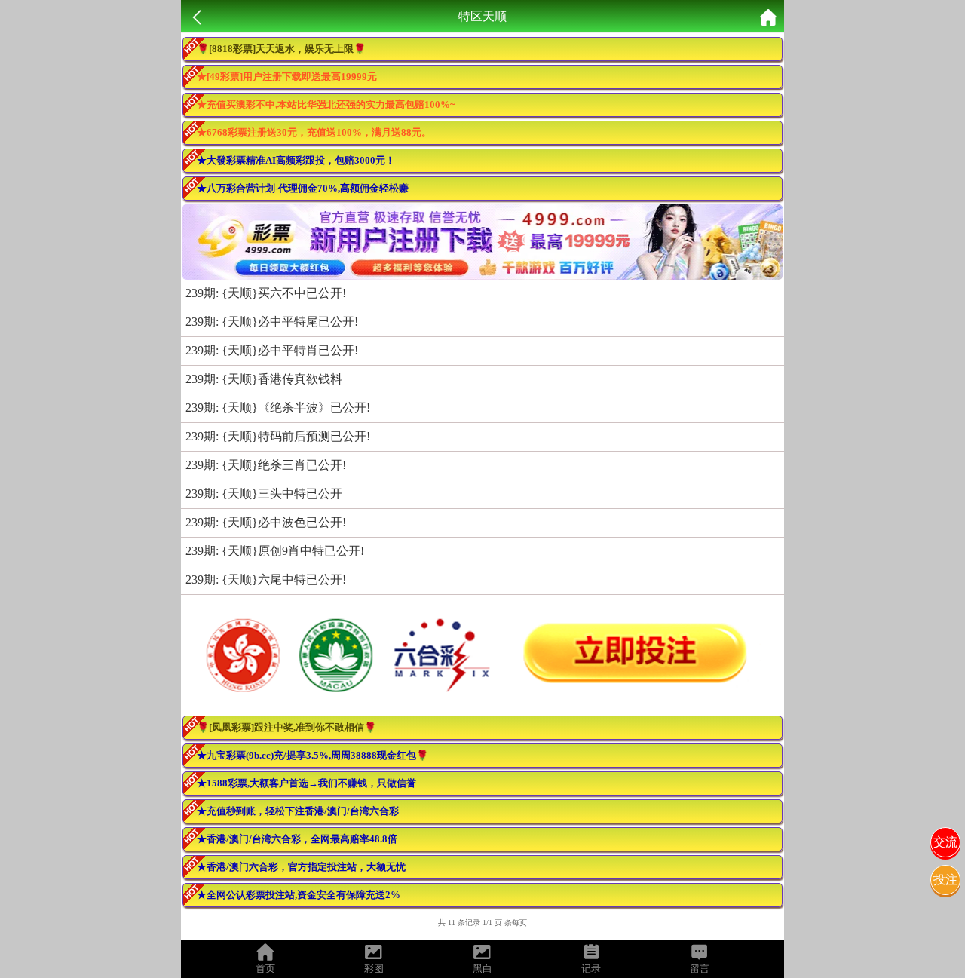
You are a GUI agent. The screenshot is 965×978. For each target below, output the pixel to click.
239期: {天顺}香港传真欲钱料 (263, 378)
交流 (945, 841)
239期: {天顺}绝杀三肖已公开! (265, 464)
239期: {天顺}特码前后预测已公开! (277, 436)
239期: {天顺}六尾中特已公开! (265, 579)
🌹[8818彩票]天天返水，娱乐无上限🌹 (281, 48)
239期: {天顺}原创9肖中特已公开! (274, 550)
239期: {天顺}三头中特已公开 (263, 493)
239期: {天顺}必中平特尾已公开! (271, 321)
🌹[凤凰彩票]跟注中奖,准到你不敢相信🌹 (286, 727)
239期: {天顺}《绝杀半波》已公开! (277, 407)
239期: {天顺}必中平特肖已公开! (271, 350)
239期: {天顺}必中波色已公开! (265, 522)
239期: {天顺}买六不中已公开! (265, 293)
